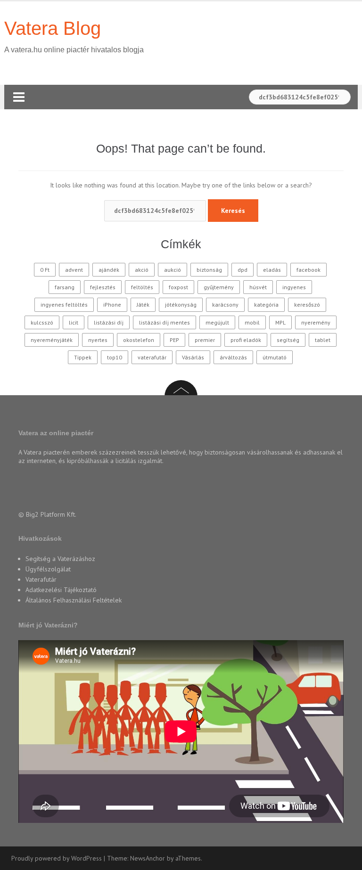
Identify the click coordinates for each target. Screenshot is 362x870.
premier (205, 339)
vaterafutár (152, 357)
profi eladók (245, 339)
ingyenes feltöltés (64, 304)
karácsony (225, 304)
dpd (242, 269)
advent (74, 269)
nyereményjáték (52, 339)
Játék (143, 304)
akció (141, 269)
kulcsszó (42, 322)
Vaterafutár (41, 579)
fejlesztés (102, 287)
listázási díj (108, 322)
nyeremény (315, 322)
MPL (280, 322)
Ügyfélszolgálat (48, 569)
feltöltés (142, 287)
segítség (288, 339)
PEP (174, 339)
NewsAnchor (147, 858)
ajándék (109, 269)
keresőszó (307, 304)
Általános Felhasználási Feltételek (73, 600)
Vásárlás (193, 357)
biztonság (209, 269)
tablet (322, 339)
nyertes (97, 339)
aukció (172, 269)
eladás (272, 269)
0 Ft (44, 269)
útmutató (275, 357)
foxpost (178, 287)
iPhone (112, 304)
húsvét (258, 287)
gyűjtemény (219, 287)
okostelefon (138, 339)
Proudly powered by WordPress (56, 858)
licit (73, 322)
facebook (308, 269)
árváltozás (233, 357)
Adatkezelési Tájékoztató (61, 589)
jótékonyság (181, 304)
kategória (266, 304)
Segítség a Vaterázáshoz (60, 558)
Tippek (82, 357)
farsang (64, 287)
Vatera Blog (52, 28)
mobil (252, 322)
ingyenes (294, 287)
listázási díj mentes (164, 322)
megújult (217, 322)
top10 (114, 357)
